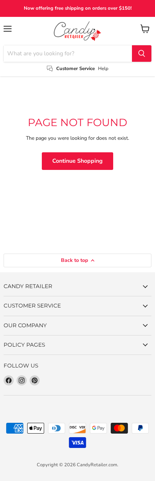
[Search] (141, 53)
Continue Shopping (77, 161)
